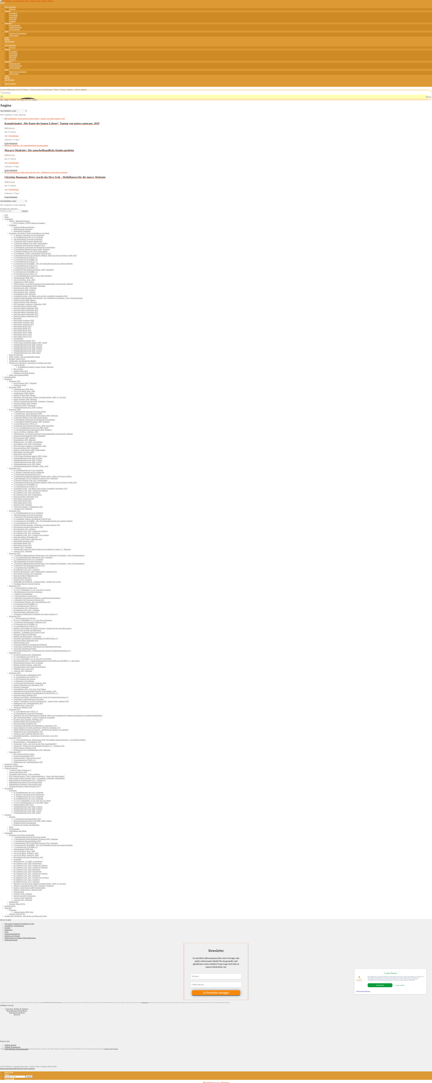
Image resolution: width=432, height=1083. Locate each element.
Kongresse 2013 (15, 586)
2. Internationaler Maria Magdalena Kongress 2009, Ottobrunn (36, 416)
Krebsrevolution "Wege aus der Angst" (27, 758)
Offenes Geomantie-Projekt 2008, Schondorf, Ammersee (34, 401)
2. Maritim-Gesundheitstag (23, 594)
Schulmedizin (18, 339)
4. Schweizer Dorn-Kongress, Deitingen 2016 (30, 683)
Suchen (24, 211)
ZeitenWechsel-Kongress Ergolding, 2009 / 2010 (31, 466)
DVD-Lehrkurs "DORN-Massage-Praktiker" (30, 223)
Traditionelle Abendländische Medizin (22, 361)
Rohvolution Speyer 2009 (23, 332)
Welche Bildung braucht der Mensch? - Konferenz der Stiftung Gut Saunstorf (41, 730)
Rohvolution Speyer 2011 (23, 337)
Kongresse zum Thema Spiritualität (21, 835)
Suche (6, 1074)
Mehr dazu (17, 1014)
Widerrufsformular (11, 940)
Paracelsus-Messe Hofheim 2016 (25, 695)
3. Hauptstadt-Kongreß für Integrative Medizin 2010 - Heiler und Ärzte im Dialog (43, 476)
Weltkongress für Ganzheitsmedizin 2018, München (32, 750)
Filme (6, 31)
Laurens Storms (19, 365)
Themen (7, 11)
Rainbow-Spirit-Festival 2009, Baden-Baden (29, 450)
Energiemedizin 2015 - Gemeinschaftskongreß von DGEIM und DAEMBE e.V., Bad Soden (46, 661)
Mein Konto (8, 1072)
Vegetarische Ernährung (22, 231)
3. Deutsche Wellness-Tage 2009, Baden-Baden (30, 243)
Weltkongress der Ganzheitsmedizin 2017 (28, 732)
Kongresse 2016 (15, 673)
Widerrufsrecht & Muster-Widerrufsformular (20, 938)
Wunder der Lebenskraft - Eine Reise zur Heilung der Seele (30, 363)
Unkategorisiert (9, 906)
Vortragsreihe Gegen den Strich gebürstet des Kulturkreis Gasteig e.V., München (42, 549)
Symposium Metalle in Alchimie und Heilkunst (30, 645)
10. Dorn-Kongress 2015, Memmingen (27, 655)
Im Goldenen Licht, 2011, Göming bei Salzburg (30, 531)
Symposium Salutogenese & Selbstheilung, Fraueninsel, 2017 (35, 726)
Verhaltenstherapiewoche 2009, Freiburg (28, 349)
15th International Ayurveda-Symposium (28, 592)
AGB (6, 932)
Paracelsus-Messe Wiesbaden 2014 (26, 640)
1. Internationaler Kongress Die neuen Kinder (30, 411)
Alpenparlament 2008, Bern (23, 278)
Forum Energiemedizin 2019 (24, 756)
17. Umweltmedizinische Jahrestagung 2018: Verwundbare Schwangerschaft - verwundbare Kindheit (49, 740)
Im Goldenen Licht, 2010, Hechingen (27, 493)
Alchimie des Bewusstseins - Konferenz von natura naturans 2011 (37, 525)
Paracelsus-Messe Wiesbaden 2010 (26, 310)
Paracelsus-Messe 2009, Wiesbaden (26, 448)
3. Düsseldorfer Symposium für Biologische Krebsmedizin (34, 247)
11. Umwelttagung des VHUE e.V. (26, 677)
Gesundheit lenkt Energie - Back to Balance (24, 774)
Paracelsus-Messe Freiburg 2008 (25, 306)
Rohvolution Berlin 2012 (22, 330)
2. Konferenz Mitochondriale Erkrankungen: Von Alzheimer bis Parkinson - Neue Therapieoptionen (49, 563)
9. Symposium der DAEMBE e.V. (26, 624)
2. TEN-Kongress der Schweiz (24, 679)
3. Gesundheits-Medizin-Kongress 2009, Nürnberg (32, 249)
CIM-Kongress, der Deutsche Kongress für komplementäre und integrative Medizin (43, 284)
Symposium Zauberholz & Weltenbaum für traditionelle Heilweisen (37, 647)
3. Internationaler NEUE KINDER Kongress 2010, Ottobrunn (36, 478)
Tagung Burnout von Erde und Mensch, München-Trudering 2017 (37, 728)
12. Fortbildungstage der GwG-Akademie (28, 237)
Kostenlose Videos (11, 764)
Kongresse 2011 (14, 511)
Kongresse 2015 (15, 653)
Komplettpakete (14, 25)
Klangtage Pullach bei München (25, 634)
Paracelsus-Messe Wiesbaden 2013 (26, 316)
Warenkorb (9, 1079)
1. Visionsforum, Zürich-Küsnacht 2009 (28, 414)
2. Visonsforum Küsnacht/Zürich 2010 (27, 474)
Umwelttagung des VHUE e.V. (25, 760)
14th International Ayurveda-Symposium (28, 561)
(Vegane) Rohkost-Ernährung (24, 227)
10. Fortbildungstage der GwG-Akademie (28, 470)
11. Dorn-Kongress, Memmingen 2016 (27, 675)
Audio (6, 38)
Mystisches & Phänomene (13, 766)
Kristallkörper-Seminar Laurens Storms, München (35, 367)
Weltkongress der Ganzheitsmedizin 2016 (28, 703)
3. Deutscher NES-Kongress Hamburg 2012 (29, 245)
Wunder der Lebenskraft (17, 33)
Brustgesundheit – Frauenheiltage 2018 (27, 742)
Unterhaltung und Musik (17, 831)
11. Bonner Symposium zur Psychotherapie (29, 235)
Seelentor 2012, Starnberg (23, 580)
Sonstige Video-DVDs (17, 359)
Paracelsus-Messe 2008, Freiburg (25, 403)
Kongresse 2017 (15, 709)
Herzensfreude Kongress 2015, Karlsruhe (28, 663)
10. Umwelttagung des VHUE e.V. (26, 657)
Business (12, 817)
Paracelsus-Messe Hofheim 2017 (25, 724)
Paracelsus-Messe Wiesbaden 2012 (26, 314)
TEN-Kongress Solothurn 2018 (25, 748)
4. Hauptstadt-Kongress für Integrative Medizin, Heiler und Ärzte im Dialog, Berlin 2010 (45, 255)
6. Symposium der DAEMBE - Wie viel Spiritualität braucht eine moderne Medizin (43, 264)
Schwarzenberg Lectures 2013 (24, 341)
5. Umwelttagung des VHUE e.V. (26, 262)
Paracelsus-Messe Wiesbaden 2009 (26, 308)
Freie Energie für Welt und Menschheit (27, 630)
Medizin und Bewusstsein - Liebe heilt (27, 636)
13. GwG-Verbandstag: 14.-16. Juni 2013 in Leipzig (32, 590)
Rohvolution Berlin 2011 (22, 328)
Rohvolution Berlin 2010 (22, 326)
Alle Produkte (9, 42)
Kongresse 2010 (15, 468)
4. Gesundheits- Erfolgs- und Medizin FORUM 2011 (32, 253)
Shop (6, 100)
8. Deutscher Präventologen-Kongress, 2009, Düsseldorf (34, 270)
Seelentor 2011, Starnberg (23, 547)
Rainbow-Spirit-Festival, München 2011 (28, 539)
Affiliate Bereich (10, 1045)
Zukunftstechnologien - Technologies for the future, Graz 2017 (36, 736)
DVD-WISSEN (10, 7)
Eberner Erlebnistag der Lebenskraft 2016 (28, 685)
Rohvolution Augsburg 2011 (24, 324)
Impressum (8, 930)
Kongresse (8, 23)
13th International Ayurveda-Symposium (28, 239)
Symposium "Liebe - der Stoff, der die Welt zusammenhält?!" (35, 744)
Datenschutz (145, 1002)
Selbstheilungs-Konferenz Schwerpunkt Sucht (25, 784)
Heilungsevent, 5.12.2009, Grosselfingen (28, 442)
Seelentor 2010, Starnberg (23, 505)
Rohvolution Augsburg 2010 (24, 322)
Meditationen (13, 902)
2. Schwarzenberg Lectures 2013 (25, 596)
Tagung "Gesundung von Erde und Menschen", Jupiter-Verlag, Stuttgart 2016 (41, 701)
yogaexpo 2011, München (23, 551)
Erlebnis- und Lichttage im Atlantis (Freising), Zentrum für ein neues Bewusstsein (42, 628)
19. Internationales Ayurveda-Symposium (28, 713)
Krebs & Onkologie (16, 355)
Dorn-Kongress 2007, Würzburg (25, 288)
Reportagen (18, 318)
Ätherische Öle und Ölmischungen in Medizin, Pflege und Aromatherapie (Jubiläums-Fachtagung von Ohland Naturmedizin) (58, 715)
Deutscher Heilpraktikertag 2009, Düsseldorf (29, 286)
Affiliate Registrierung (12, 1047)
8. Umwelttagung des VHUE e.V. (26, 274)
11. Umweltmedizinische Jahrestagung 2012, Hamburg (33, 557)
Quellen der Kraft (20, 385)
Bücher (7, 40)
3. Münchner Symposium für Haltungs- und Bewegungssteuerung (37, 598)
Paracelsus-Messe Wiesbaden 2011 (26, 312)
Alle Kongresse (14, 29)
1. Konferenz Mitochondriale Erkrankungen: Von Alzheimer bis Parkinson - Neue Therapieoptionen (49, 555)
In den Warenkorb (10, 143)
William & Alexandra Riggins (24, 373)
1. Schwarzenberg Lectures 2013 (25, 588)
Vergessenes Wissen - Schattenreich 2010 (28, 507)
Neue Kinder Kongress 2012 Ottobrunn (28, 574)
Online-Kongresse (15, 27)
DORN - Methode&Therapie (19, 221)
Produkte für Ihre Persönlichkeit (25, 823)
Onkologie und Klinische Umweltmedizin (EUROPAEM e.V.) (36, 638)
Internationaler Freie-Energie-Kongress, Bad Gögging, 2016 (35, 691)
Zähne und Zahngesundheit (18, 375)
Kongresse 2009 (15, 409)
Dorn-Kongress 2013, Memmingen (26, 608)
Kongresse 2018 (15, 738)
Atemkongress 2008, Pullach (24, 282)
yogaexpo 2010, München (23, 509)
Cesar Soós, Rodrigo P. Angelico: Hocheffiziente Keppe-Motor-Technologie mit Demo (16, 1011)
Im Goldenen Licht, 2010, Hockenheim (28, 495)
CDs (6, 215)
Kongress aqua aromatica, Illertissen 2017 (28, 719)
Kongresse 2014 (15, 616)
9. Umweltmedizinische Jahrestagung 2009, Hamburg (33, 276)
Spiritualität (13, 17)
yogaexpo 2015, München (23, 671)
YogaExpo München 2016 (23, 707)
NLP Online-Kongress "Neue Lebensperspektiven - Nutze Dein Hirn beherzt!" (37, 776)
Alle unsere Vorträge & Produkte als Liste (19, 924)
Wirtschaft (12, 19)
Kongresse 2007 (15, 381)
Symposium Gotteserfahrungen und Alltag (28, 699)
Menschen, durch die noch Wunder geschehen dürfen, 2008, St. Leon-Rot (40, 397)
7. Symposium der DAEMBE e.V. (26, 268)
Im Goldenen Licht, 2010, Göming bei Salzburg (31, 491)
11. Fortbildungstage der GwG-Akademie (28, 513)
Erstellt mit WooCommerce (25, 1068)
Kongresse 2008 (15, 387)
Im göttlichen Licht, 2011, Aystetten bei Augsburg (31, 535)
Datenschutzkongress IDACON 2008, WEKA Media (33, 821)
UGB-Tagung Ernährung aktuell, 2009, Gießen (30, 343)
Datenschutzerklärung (12, 934)
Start (1, 100)
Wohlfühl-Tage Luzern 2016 (24, 705)
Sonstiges (12, 21)
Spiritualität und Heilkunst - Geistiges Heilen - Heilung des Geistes (37, 582)
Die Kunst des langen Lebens (24, 754)
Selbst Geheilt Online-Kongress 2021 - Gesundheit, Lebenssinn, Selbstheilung (37, 778)
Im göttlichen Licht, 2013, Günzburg (27, 610)
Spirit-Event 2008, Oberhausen (25, 405)
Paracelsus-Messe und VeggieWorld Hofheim (30, 667)
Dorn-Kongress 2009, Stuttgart (24, 290)
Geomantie (17, 859)
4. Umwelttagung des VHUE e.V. (26, 257)
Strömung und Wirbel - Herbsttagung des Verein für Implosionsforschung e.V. (41, 697)
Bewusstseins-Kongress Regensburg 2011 (28, 527)
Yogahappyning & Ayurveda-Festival (27, 584)
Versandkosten (13, 136)
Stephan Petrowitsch (21, 371)
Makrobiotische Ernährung (23, 229)
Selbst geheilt (13, 35)
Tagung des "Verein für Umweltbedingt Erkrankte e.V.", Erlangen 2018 (39, 746)
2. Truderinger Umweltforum (24, 681)
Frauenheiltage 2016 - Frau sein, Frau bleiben (30, 689)
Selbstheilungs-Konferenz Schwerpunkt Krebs (25, 782)
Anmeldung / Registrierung (14, 926)
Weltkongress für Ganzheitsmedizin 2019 (28, 762)
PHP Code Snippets (208, 1082)
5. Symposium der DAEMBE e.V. (26, 260)
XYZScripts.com (224, 1082)
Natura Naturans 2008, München (25, 302)
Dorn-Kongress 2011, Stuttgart (24, 292)
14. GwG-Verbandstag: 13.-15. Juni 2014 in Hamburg (33, 620)
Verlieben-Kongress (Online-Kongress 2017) (25, 786)
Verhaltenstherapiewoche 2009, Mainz (27, 353)
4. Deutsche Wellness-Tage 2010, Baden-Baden (30, 251)
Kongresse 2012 (15, 553)
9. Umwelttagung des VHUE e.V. (26, 626)
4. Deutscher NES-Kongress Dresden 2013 (29, 600)
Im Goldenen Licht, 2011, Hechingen (27, 533)
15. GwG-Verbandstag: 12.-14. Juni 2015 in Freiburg (32, 659)
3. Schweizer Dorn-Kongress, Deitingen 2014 (30, 622)
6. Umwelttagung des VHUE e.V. (26, 266)
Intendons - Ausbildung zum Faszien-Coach (29, 632)
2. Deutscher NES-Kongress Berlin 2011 (28, 241)
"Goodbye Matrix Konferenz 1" (20, 770)
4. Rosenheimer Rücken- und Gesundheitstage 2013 (32, 602)
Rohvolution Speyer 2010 (23, 334)
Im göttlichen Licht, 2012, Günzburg (27, 570)
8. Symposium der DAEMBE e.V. (26, 272)
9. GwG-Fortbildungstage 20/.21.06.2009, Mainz (31, 428)
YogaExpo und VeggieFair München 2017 (29, 734)
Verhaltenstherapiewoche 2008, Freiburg (28, 345)
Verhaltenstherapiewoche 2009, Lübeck (28, 351)
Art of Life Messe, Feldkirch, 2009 (26, 432)
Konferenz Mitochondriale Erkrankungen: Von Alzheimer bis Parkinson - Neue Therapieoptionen (48, 298)
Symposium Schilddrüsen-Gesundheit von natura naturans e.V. (36, 614)
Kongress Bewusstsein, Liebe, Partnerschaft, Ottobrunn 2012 (35, 572)
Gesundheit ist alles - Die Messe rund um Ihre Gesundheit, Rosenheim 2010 (40, 296)
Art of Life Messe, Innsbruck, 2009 (26, 855)
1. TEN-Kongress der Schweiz (24, 618)
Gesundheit (13, 13)
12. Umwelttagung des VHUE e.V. (26, 711)
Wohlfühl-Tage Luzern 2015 (24, 669)
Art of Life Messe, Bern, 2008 (24, 280)
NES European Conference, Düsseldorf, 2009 (30, 304)
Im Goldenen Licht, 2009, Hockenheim (28, 444)
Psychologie (13, 15)
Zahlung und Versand (12, 936)
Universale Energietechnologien (25, 649)
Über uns (12, 9)
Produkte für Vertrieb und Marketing (26, 825)
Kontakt (7, 928)
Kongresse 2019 (15, 752)
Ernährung (13, 225)
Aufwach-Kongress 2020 (18, 772)
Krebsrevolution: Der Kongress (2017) (27, 722)
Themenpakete (14, 829)
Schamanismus (19, 892)
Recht (11, 827)
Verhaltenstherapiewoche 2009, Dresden (28, 347)
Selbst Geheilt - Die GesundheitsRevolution (24, 357)
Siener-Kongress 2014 (21, 642)
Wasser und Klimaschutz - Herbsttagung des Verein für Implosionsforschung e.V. (42, 651)
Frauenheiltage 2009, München (25, 294)
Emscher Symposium (21, 687)
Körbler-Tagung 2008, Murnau (25, 300)
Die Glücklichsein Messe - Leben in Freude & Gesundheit (34, 717)
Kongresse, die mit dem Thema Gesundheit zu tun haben (29, 233)
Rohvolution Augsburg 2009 (24, 320)
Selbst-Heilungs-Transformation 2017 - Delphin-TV (27, 780)
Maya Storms (18, 369)
